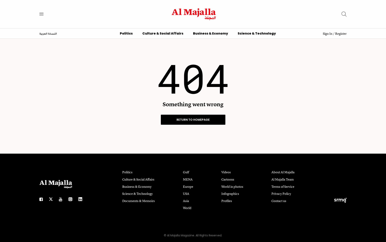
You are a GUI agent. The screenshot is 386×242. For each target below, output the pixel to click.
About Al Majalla (283, 172)
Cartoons (227, 179)
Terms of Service (282, 186)
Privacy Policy (281, 193)
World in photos (232, 186)
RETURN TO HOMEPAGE (193, 120)
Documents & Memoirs (138, 201)
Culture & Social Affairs (162, 33)
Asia (186, 201)
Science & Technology (257, 33)
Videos (226, 172)
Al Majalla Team (282, 179)
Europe (188, 186)
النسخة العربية (48, 34)
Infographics (230, 193)
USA (186, 193)
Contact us (278, 201)
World (187, 208)
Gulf (186, 172)
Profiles (226, 201)
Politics (126, 33)
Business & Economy (210, 33)
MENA (188, 179)
